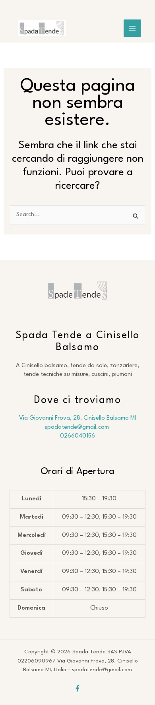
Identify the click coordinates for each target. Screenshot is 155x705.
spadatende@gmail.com (77, 427)
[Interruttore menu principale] (132, 28)
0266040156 (77, 436)
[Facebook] (77, 688)
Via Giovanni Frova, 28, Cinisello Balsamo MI (77, 418)
